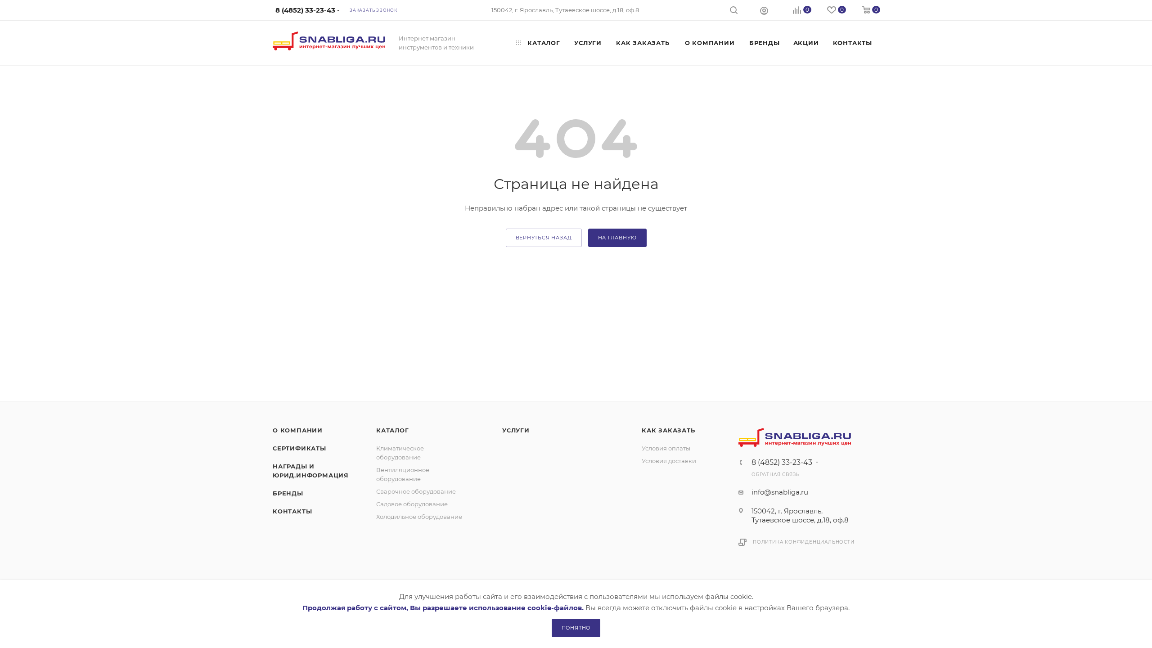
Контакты (292, 511)
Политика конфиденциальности (804, 542)
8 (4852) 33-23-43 (782, 462)
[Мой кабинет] (764, 10)
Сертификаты (299, 448)
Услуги (516, 430)
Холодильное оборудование (419, 516)
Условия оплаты (666, 448)
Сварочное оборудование (416, 491)
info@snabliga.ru (780, 492)
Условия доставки (669, 460)
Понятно (576, 628)
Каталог (392, 430)
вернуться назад (544, 237)
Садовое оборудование (412, 504)
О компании (298, 430)
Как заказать (668, 430)
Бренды (288, 493)
